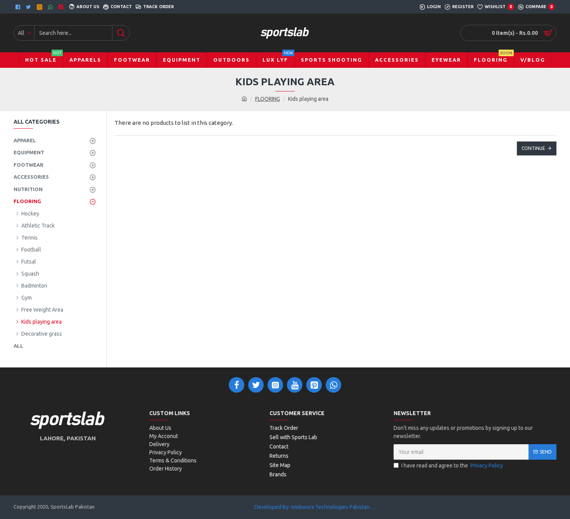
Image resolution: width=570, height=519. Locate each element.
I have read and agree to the (452, 465)
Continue (533, 148)
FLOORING (267, 99)
